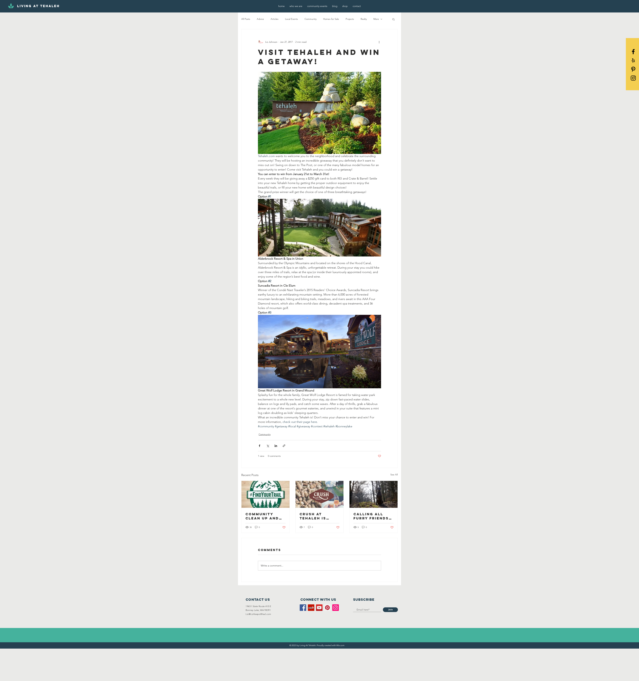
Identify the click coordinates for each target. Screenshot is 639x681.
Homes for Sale (331, 18)
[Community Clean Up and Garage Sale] (265, 494)
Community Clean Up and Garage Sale (262, 516)
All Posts (245, 18)
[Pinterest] (633, 69)
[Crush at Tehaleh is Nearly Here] (320, 494)
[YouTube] (319, 607)
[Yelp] (633, 60)
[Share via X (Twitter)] (267, 445)
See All (394, 474)
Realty (364, 18)
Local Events (291, 18)
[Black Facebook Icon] (633, 51)
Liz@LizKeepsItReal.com (258, 614)
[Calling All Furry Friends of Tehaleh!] (373, 494)
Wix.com (340, 645)
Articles (274, 18)
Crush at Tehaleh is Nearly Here (315, 516)
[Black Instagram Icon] (633, 78)
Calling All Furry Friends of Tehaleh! (371, 516)
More (376, 18)
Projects (350, 18)
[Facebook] (303, 607)
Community (311, 18)
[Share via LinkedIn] (275, 445)
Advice (260, 18)
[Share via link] (284, 445)
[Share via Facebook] (259, 445)
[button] (393, 19)
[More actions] (379, 42)
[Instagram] (335, 607)
